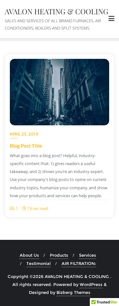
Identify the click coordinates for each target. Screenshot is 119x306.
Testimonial (38, 263)
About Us (29, 255)
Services (87, 255)
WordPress (91, 284)
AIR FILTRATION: (79, 263)
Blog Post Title (26, 146)
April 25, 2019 (24, 134)
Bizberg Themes (73, 292)
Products (59, 255)
